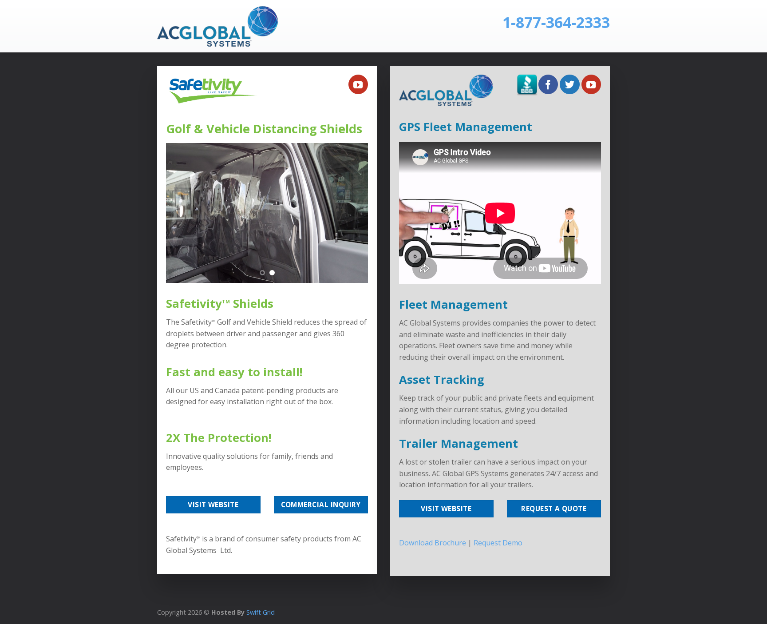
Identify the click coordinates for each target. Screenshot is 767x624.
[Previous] (181, 213)
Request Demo (498, 543)
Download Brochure (432, 543)
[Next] (353, 213)
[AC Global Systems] (222, 26)
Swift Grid (260, 612)
